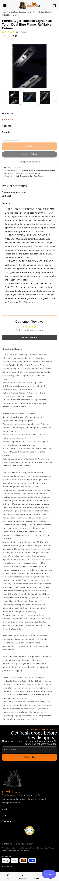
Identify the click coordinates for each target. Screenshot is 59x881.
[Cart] (54, 5)
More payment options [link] (29, 161)
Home (4, 12)
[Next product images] (55, 98)
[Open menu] (5, 5)
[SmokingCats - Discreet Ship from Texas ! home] (30, 5)
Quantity (6, 132)
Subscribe (29, 757)
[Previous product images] (4, 98)
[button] (8, 32)
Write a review (29, 337)
